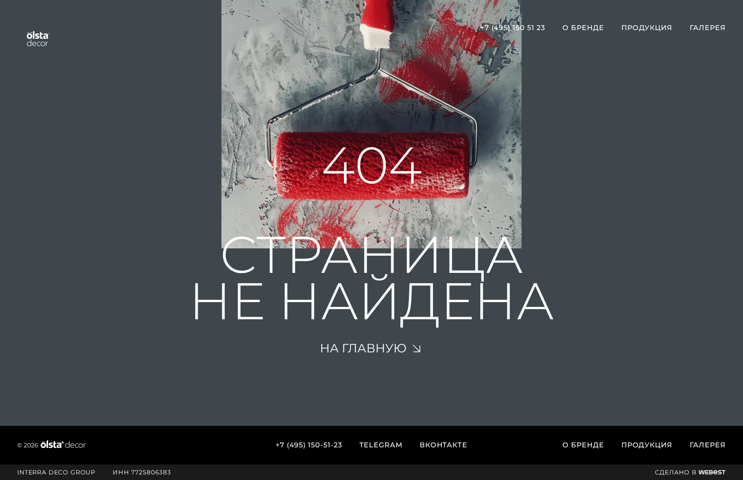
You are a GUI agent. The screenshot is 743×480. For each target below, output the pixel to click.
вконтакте (444, 445)
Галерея (708, 28)
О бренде (583, 28)
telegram (380, 445)
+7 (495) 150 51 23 (512, 28)
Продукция (647, 28)
